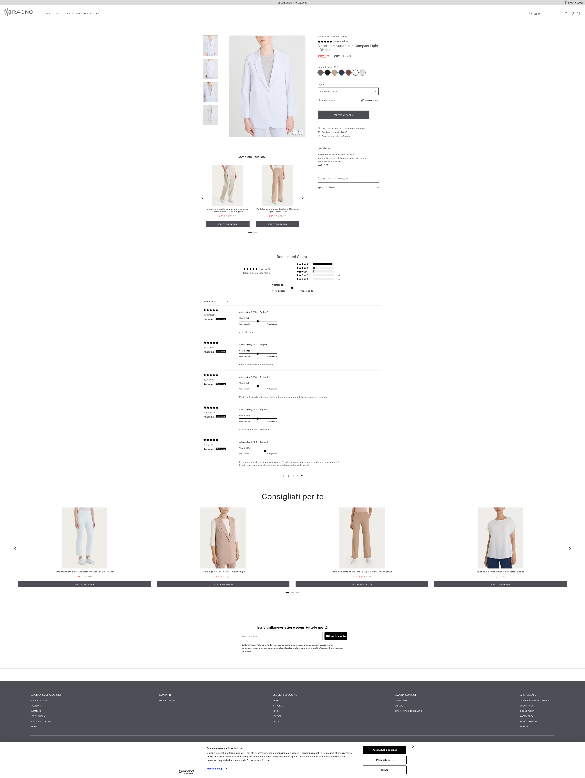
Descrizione (324, 148)
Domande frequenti (40, 721)
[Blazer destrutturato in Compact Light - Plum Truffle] (320, 72)
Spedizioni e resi (327, 187)
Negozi (33, 726)
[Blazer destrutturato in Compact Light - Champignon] (362, 72)
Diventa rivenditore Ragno (408, 710)
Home (321, 36)
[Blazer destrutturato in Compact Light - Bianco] (355, 72)
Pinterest (277, 721)
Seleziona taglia (344, 115)
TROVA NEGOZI (575, 2)
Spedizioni (35, 705)
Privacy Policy (527, 705)
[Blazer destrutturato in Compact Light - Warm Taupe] (334, 72)
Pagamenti (35, 710)
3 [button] (293, 476)
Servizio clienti (167, 700)
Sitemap (524, 726)
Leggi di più (323, 164)
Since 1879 (73, 13)
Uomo (58, 13)
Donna (46, 13)
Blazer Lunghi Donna (336, 36)
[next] (300, 132)
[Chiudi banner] (413, 747)
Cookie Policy (527, 710)
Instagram (278, 705)
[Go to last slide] (203, 198)
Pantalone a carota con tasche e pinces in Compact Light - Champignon (227, 210)
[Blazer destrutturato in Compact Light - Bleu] (341, 72)
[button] (325, 41)
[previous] (294, 132)
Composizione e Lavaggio (333, 178)
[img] (221, 310)
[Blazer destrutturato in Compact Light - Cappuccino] (348, 72)
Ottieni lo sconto (336, 636)
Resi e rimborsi (37, 716)
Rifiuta (384, 770)
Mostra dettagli (215, 768)
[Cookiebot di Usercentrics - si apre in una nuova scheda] (186, 772)
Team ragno (401, 700)
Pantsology (92, 13)
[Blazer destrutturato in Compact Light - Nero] (327, 72)
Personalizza (383, 760)
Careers (399, 705)
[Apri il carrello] (578, 13)
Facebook (278, 700)
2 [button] (288, 476)
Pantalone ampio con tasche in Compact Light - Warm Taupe (277, 210)
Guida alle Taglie (39, 700)
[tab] (250, 232)
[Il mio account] (566, 13)
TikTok (276, 710)
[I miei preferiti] (572, 13)
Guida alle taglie (328, 100)
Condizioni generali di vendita (535, 700)
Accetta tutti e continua (384, 750)
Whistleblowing (528, 721)
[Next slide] (302, 198)
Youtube (277, 716)
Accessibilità (526, 716)
